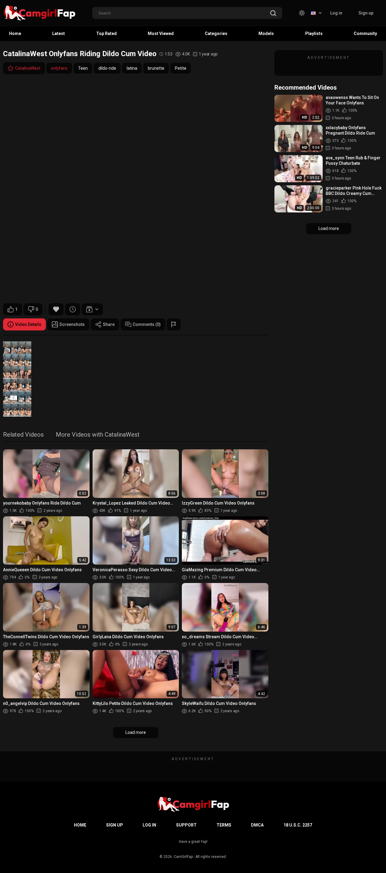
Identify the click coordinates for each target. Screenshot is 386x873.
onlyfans (59, 68)
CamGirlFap (183, 857)
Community (365, 33)
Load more (135, 732)
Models (266, 33)
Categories (216, 33)
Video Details (28, 324)
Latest (58, 33)
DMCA (257, 825)
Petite (180, 68)
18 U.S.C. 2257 (297, 825)
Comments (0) (147, 324)
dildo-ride (107, 68)
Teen (83, 68)
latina (132, 68)
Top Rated (106, 33)
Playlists (314, 33)
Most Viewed (161, 33)
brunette (156, 68)
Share (109, 324)
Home (15, 33)
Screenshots (72, 324)
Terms (224, 825)
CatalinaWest (27, 68)
